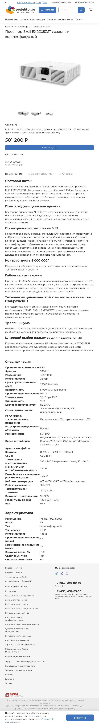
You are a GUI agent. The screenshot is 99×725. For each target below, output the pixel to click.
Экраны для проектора (32, 19)
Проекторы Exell (41, 26)
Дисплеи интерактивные (17, 640)
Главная (9, 26)
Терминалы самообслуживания (20, 644)
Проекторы (11, 19)
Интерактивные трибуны (17, 613)
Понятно (80, 717)
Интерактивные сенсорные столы (21, 608)
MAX (38, 2)
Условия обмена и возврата (18, 670)
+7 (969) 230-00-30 (61, 2)
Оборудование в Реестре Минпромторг (17, 650)
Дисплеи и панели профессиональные (14, 618)
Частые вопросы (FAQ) (16, 577)
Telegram (47, 2)
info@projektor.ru (26, 2)
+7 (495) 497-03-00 (84, 2)
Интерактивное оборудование (20, 595)
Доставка (9, 679)
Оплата (8, 683)
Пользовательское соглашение (20, 666)
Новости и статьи (13, 573)
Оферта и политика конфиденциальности (25, 661)
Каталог (49, 10)
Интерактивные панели (60, 19)
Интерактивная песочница (18, 636)
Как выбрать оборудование (18, 581)
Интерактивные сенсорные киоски (22, 624)
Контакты (9, 674)
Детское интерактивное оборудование (16, 630)
